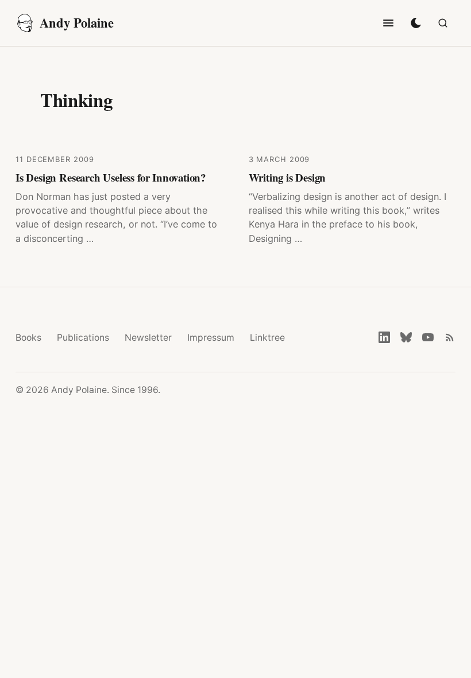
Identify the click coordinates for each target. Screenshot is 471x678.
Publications (83, 337)
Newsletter (148, 337)
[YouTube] (428, 337)
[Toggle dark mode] (415, 23)
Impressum (210, 337)
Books (28, 337)
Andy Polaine (77, 22)
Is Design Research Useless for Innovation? (111, 177)
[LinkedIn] (384, 337)
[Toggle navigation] (388, 23)
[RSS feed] (449, 337)
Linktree (267, 337)
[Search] (442, 23)
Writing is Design (287, 177)
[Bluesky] (406, 337)
